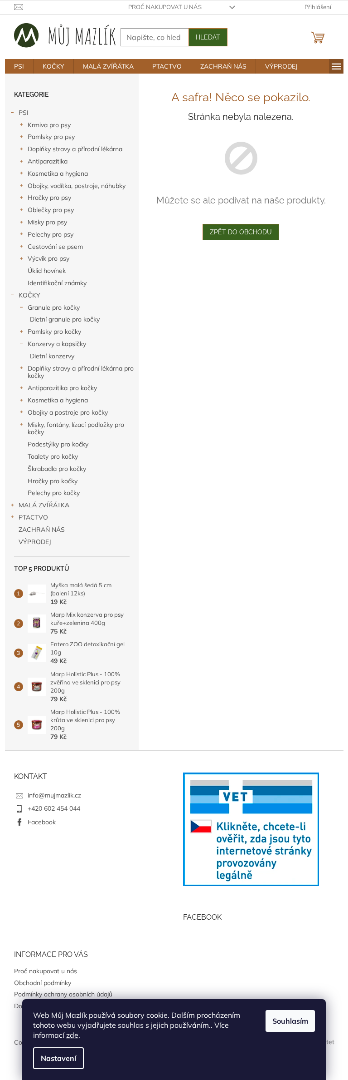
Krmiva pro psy (49, 125)
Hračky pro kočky (52, 481)
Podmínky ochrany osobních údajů (63, 994)
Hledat (208, 37)
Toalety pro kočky (53, 456)
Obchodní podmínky (42, 983)
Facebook (42, 822)
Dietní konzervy (52, 356)
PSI (24, 113)
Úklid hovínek (47, 271)
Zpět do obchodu (241, 232)
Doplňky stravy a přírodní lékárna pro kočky (81, 372)
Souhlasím (290, 1021)
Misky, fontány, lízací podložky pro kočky (76, 428)
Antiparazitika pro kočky (62, 388)
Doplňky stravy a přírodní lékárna (75, 149)
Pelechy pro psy (50, 234)
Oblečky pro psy (51, 210)
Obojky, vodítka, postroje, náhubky (77, 186)
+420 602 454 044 (54, 808)
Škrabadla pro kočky (57, 469)
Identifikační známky (57, 283)
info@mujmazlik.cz (54, 795)
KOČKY (29, 295)
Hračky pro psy (49, 197)
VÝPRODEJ (35, 542)
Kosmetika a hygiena (58, 173)
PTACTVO (33, 517)
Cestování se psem (55, 247)
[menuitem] (19, 66)
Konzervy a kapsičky (57, 344)
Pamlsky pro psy (51, 137)
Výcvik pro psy (48, 258)
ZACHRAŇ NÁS (42, 529)
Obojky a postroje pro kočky (68, 412)
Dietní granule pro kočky (65, 319)
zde (72, 1035)
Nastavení (58, 1058)
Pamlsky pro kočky (54, 331)
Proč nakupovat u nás (165, 6)
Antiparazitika (48, 161)
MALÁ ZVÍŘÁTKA (44, 505)
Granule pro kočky (54, 307)
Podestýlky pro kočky (58, 444)
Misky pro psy (47, 222)
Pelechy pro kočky (54, 493)
